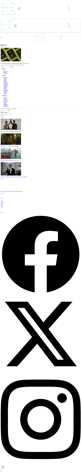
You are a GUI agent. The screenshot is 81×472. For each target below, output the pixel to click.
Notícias (5, 104)
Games (5, 102)
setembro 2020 (6, 91)
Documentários (6, 101)
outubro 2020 (5, 90)
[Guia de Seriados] (8, 8)
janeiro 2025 (5, 83)
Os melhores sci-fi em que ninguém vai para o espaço (10, 160)
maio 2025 (5, 80)
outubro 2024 (5, 85)
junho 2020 (5, 93)
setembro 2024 (6, 86)
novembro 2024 (6, 84)
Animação (5, 97)
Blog (4, 70)
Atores (4, 98)
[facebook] (41, 293)
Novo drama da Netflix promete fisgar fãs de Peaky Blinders (11, 131)
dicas (4, 100)
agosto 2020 (5, 92)
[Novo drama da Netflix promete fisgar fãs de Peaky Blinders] (40, 124)
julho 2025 (5, 78)
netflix (4, 103)
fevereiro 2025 (6, 82)
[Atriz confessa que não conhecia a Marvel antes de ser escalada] (40, 184)
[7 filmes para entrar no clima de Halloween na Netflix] (40, 139)
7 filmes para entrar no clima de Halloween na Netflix (10, 146)
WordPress (15, 108)
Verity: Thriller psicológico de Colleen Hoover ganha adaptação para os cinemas (14, 63)
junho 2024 (5, 88)
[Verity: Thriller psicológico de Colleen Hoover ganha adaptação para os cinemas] (20, 54)
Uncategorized (6, 106)
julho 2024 (5, 87)
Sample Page (5, 73)
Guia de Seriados (6, 71)
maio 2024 (5, 89)
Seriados (5, 105)
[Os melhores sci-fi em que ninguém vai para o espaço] (40, 153)
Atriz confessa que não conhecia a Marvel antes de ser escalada (11, 191)
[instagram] (41, 464)
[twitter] (41, 373)
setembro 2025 (6, 77)
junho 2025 (5, 79)
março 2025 (5, 81)
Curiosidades (5, 99)
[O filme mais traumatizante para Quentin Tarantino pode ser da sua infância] (40, 169)
